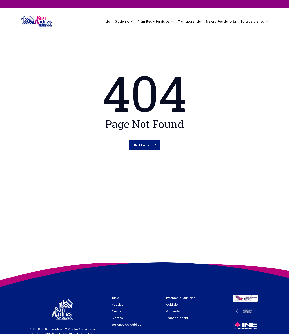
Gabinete (173, 311)
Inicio (115, 298)
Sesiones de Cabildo (126, 325)
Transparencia (177, 318)
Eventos (117, 318)
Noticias (117, 305)
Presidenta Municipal (181, 298)
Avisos (116, 311)
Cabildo (172, 305)
